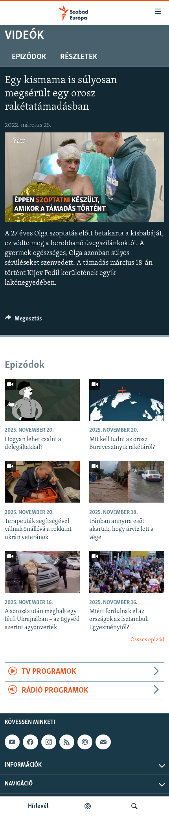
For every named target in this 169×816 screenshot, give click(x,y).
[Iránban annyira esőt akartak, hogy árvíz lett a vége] (126, 482)
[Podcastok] (87, 806)
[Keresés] (134, 806)
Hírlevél (38, 806)
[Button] (23, 320)
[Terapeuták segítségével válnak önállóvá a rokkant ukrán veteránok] (42, 482)
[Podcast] (84, 742)
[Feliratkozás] (103, 742)
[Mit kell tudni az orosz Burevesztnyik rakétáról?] (126, 400)
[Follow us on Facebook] (30, 742)
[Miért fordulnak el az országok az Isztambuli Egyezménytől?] (126, 572)
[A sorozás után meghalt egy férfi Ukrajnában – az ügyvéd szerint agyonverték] (42, 572)
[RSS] (66, 742)
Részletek (78, 57)
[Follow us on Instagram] (48, 742)
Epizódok (29, 57)
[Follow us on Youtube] (12, 742)
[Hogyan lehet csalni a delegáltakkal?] (42, 400)
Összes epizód (147, 640)
